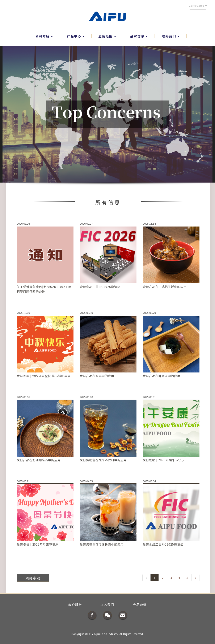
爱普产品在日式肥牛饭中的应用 (165, 287)
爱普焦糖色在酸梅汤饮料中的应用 (103, 460)
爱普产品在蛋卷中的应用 (97, 376)
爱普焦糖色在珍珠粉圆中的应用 (102, 544)
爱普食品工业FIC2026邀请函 (100, 287)
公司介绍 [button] (43, 36)
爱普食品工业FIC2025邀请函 (163, 544)
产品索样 (140, 604)
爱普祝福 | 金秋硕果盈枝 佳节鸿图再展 (44, 376)
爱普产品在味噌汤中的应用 (161, 376)
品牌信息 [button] (138, 36)
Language (197, 5)
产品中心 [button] (74, 36)
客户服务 (75, 604)
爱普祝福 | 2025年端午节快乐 (164, 460)
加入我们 (107, 604)
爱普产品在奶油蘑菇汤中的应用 (39, 460)
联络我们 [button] (169, 36)
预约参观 (33, 577)
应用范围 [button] (106, 36)
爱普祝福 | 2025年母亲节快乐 (38, 544)
